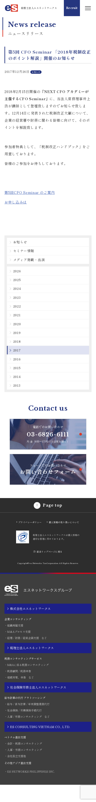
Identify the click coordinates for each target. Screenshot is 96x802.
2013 (17, 385)
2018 (17, 341)
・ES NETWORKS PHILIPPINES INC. (29, 771)
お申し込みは (15, 202)
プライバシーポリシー (30, 522)
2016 (17, 359)
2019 (17, 332)
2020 (17, 323)
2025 (17, 279)
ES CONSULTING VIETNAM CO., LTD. (40, 726)
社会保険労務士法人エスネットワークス (38, 687)
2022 (17, 306)
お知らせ (20, 242)
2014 (17, 376)
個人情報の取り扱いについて (64, 522)
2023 (17, 297)
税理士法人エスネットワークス (32, 648)
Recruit (71, 8)
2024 (17, 288)
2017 (17, 350)
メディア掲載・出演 (29, 259)
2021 (17, 314)
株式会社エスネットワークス (30, 608)
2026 (17, 271)
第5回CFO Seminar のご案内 (29, 192)
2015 (17, 367)
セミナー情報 (23, 250)
